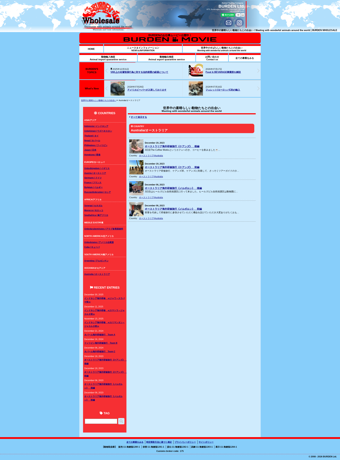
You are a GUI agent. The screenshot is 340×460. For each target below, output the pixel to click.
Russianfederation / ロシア (97, 192)
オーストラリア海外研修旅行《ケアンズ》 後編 (172, 146)
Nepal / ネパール (92, 140)
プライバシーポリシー (185, 442)
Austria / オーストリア (95, 173)
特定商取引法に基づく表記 (159, 442)
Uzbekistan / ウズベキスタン (98, 131)
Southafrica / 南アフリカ (96, 215)
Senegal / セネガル (93, 205)
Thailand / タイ (91, 136)
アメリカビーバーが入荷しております (146, 89)
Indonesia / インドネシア (96, 126)
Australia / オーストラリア (97, 274)
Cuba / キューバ (92, 247)
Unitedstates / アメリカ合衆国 (99, 242)
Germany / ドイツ (93, 178)
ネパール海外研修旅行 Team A (99, 334)
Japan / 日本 (90, 150)
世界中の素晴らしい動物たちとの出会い (98, 100)
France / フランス (92, 182)
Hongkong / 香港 (92, 155)
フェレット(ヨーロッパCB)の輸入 (223, 89)
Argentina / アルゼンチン (96, 261)
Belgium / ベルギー (93, 187)
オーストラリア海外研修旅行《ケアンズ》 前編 (172, 167)
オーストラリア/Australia (151, 155)
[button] (258, 71)
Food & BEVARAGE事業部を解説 (223, 72)
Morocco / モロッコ (93, 210)
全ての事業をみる (134, 442)
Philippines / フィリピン (95, 145)
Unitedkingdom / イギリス (97, 168)
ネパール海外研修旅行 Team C (99, 351)
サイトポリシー (206, 442)
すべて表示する (139, 117)
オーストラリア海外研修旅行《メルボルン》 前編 (173, 209)
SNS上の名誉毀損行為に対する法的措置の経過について (139, 72)
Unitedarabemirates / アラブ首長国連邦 (103, 229)
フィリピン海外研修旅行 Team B (100, 343)
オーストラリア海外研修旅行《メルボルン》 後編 (173, 188)
